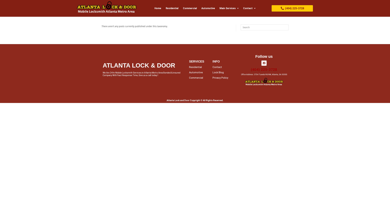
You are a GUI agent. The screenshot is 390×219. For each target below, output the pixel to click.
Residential (172, 8)
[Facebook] (264, 63)
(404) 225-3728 (264, 70)
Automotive (208, 8)
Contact (248, 8)
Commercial (190, 8)
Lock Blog (218, 72)
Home (157, 8)
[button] (229, 8)
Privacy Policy (220, 77)
